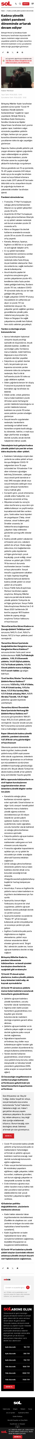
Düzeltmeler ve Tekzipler (17, 1424)
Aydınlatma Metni (23, 1413)
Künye (30, 1409)
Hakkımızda (6, 1409)
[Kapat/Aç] (17, 1426)
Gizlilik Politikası (17, 1416)
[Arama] (20, 4)
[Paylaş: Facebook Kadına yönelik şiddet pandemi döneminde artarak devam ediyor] (8, 52)
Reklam (23, 1409)
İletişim (15, 1409)
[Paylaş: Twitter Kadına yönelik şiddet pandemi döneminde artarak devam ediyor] (12, 52)
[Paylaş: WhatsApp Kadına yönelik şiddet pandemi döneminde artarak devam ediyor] (17, 52)
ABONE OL (25, 3)
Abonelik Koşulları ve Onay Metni (17, 1420)
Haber (3, 11)
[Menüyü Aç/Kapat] (32, 3)
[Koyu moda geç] (16, 4)
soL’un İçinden (10, 1413)
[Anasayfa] (17, 1402)
